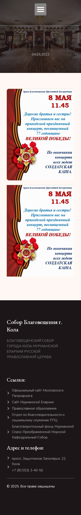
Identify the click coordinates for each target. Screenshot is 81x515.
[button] (41, 9)
